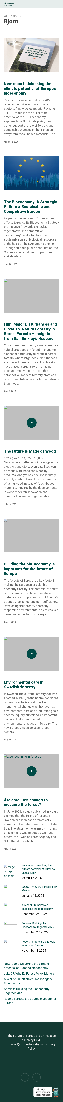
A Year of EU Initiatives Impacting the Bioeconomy (28, 981)
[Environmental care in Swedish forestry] (31, 654)
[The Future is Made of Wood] (31, 423)
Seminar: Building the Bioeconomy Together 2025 (26, 991)
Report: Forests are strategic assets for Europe (30, 1001)
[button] (57, 4)
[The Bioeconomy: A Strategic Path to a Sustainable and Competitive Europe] (31, 173)
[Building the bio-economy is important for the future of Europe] (31, 535)
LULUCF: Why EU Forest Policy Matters (29, 973)
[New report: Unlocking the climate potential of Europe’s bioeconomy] (31, 55)
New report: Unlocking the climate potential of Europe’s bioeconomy (26, 966)
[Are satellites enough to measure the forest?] (31, 771)
